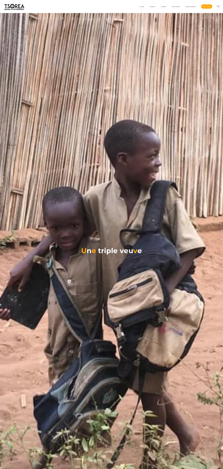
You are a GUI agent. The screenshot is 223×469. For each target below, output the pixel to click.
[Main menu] (218, 6)
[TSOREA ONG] (14, 6)
